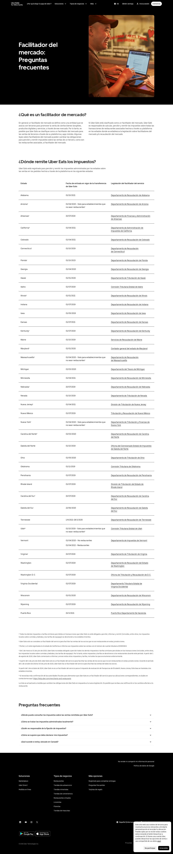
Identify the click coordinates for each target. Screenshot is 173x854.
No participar (150, 848)
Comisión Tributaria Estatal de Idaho (127, 287)
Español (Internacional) (128, 822)
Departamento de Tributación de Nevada (129, 396)
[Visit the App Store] (42, 834)
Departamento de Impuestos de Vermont (129, 540)
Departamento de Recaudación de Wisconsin (131, 595)
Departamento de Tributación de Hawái (128, 278)
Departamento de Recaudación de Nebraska (130, 387)
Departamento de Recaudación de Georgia (130, 269)
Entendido (164, 848)
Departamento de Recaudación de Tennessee (131, 520)
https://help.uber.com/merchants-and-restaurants (52, 678)
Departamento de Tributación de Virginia (129, 554)
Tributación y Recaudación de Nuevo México (130, 413)
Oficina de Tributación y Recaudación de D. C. (131, 575)
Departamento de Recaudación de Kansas (129, 322)
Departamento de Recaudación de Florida (129, 260)
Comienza (156, 4)
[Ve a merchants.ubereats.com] (17, 3)
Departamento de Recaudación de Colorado (130, 240)
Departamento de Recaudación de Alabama (130, 195)
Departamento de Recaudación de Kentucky (130, 331)
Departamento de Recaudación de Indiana (129, 304)
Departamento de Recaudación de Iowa (128, 313)
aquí (159, 841)
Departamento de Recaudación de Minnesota (131, 378)
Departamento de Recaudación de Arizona (129, 204)
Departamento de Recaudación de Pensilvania (131, 475)
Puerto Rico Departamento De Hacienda (128, 613)
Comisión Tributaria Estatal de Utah (126, 528)
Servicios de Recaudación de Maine (126, 340)
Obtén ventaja (127, 4)
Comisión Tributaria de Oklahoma (125, 466)
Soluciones (59, 4)
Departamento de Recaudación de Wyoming (130, 604)
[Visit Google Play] (26, 833)
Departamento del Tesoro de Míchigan (128, 369)
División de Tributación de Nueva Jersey (128, 404)
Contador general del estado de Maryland (129, 348)
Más (92, 4)
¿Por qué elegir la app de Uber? (39, 4)
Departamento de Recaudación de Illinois (129, 296)
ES (118, 4)
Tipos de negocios (77, 4)
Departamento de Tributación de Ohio (127, 458)
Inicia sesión (144, 4)
